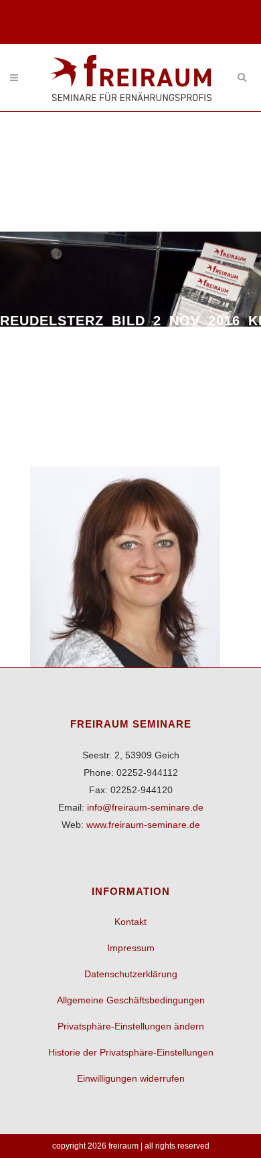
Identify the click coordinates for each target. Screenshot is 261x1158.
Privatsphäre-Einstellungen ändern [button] (131, 1026)
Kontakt (130, 921)
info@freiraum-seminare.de (145, 807)
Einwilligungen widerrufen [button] (131, 1078)
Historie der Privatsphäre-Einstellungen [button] (130, 1052)
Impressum (131, 947)
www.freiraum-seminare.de (143, 824)
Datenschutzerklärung (130, 974)
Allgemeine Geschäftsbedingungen (131, 1000)
